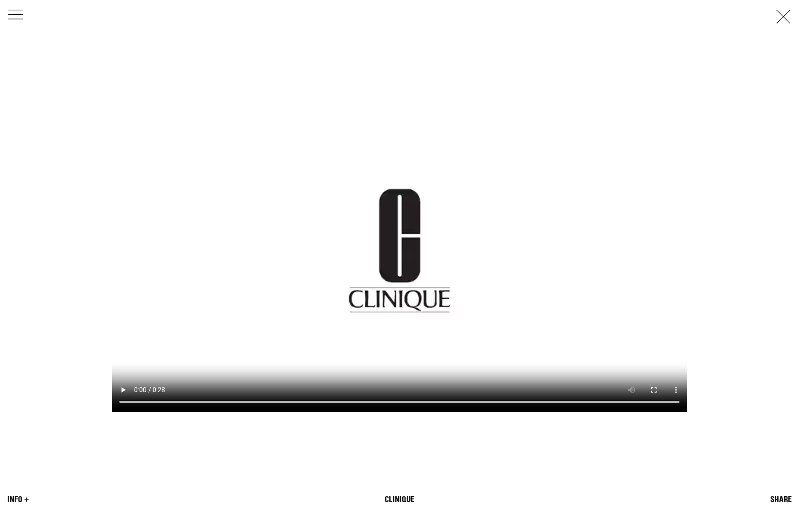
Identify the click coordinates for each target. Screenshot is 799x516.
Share (781, 499)
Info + (18, 499)
